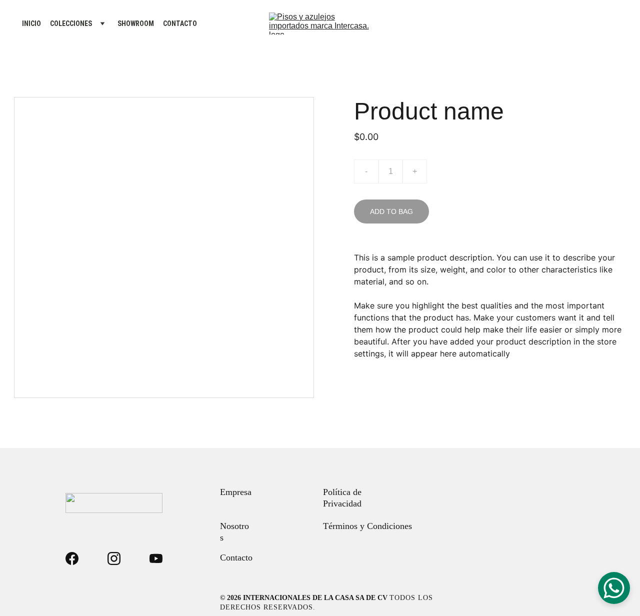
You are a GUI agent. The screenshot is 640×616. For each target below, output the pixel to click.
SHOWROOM (136, 24)
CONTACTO (180, 24)
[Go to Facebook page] (72, 558)
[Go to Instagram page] (114, 558)
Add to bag (391, 212)
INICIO (31, 24)
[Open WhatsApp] (614, 588)
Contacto (236, 557)
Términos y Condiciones (367, 526)
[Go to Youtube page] (156, 558)
